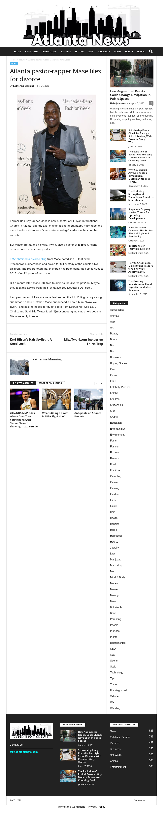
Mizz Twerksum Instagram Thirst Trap (83, 341)
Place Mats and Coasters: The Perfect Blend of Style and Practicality (140, 232)
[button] (150, 51)
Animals (114, 315)
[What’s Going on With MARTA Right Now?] (56, 399)
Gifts (113, 500)
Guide (113, 506)
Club (112, 410)
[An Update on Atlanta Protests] (88, 399)
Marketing (115, 565)
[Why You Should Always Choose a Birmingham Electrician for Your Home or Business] (118, 174)
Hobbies (114, 523)
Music (113, 601)
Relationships (118, 642)
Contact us (139, 800)
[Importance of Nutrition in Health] (118, 250)
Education (103, 51)
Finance (114, 458)
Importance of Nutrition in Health (139, 247)
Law (112, 553)
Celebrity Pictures (120, 387)
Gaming (114, 488)
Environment (117, 434)
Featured (115, 452)
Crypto (114, 416)
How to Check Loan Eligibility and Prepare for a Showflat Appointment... (140, 267)
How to (114, 541)
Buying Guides (118, 363)
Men (112, 571)
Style (113, 666)
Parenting (115, 619)
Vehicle (114, 696)
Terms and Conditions (71, 806)
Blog (112, 351)
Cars (90, 51)
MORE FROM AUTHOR (50, 383)
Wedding (115, 708)
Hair (112, 511)
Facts (113, 440)
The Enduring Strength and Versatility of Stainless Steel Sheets (140, 195)
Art (112, 327)
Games (114, 482)
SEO (113, 648)
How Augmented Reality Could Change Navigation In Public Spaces (130, 95)
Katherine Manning (23, 85)
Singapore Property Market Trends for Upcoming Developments (139, 214)
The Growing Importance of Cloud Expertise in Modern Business (140, 285)
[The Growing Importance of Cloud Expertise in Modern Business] (118, 285)
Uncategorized (118, 690)
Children (114, 398)
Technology (49, 51)
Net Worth (31, 51)
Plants (113, 636)
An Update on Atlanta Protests (87, 414)
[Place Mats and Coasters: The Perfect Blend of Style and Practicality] (118, 232)
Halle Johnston (118, 103)
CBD (112, 381)
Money (114, 583)
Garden (114, 494)
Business (65, 51)
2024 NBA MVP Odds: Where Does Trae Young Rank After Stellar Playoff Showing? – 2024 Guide (24, 419)
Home (17, 51)
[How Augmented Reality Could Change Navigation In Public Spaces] (131, 73)
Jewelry (114, 547)
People (114, 624)
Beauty (114, 333)
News (22, 59)
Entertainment (118, 428)
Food (117, 51)
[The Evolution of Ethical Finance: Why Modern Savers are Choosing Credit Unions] (118, 156)
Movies (114, 589)
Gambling (115, 476)
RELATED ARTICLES (23, 383)
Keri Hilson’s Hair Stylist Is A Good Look (31, 341)
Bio (112, 345)
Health (129, 51)
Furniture (115, 470)
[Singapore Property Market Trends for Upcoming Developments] (118, 214)
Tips (112, 678)
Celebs (114, 393)
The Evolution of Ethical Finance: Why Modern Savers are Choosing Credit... (140, 156)
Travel (141, 51)
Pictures (115, 630)
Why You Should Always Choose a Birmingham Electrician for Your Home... (139, 175)
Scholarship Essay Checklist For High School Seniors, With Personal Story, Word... (140, 136)
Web (112, 702)
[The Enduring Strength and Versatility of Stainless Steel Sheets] (118, 195)
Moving (114, 595)
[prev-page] (96, 383)
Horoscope (116, 535)
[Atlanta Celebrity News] (81, 23)
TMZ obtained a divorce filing (28, 258)
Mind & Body (117, 577)
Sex (112, 654)
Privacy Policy (96, 806)
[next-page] (101, 383)
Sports (114, 660)
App (112, 321)
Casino (114, 375)
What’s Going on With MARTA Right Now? (55, 414)
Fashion (114, 446)
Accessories (117, 309)
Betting (79, 51)
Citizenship (116, 404)
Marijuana (115, 559)
